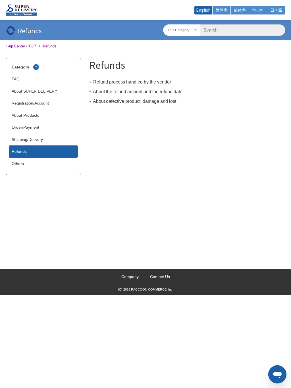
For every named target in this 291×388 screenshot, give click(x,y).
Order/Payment (25, 127)
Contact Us (160, 276)
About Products (25, 115)
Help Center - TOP (21, 46)
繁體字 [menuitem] (222, 10)
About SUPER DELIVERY (34, 91)
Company (130, 276)
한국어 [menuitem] (258, 10)
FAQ (16, 79)
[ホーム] (21, 10)
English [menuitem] (203, 10)
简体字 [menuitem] (240, 10)
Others (18, 163)
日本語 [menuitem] (276, 10)
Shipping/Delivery (27, 139)
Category (20, 67)
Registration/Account (30, 103)
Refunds (50, 46)
